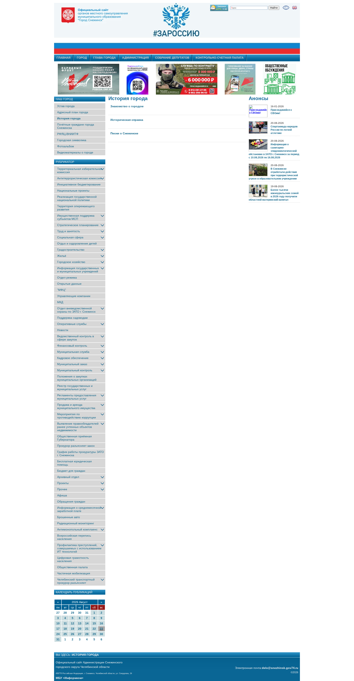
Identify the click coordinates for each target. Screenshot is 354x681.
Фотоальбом (65, 146)
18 (65, 628)
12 (72, 623)
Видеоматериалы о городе (75, 152)
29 (72, 612)
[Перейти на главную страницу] (140, 28)
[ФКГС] (240, 79)
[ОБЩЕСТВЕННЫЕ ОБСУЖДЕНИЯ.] (279, 79)
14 (86, 623)
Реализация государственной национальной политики (77, 198)
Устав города (66, 106)
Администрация (135, 57)
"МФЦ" (61, 289)
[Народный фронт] (88, 79)
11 (65, 623)
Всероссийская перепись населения (74, 537)
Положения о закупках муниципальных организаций (76, 378)
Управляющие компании (73, 296)
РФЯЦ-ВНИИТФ (67, 134)
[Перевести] (294, 7)
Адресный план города (72, 112)
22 (94, 628)
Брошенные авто (68, 517)
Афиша (62, 495)
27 (58, 612)
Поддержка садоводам (72, 317)
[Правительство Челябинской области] (137, 79)
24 (58, 634)
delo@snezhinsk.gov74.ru (280, 668)
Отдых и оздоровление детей (77, 243)
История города (69, 118)
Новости (62, 330)
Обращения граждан (71, 501)
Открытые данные (69, 283)
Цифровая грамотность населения (73, 559)
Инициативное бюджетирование (79, 184)
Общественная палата (72, 567)
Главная (63, 57)
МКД (60, 302)
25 (65, 634)
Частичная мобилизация (73, 573)
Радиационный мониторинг (75, 523)
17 (58, 628)
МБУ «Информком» (69, 678)
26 (72, 634)
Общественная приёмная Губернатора (74, 438)
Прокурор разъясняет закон (76, 445)
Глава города (104, 57)
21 (86, 628)
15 (94, 623)
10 (58, 623)
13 (79, 623)
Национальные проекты (73, 190)
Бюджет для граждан (71, 470)
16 (101, 623)
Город (82, 57)
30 (79, 612)
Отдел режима (67, 277)
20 (79, 628)
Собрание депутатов (172, 57)
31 (86, 612)
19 (72, 628)
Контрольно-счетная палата (220, 57)
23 (101, 628)
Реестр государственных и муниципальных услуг (75, 387)
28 (65, 612)
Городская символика (71, 140)
